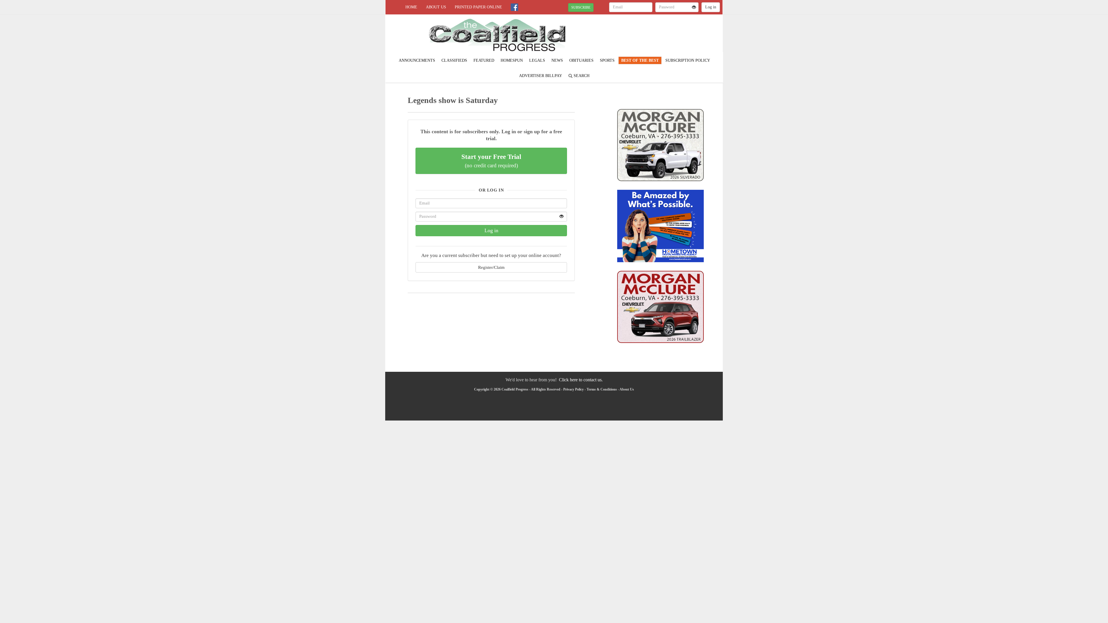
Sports (607, 60)
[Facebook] (514, 7)
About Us (436, 7)
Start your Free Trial (491, 160)
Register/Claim (491, 267)
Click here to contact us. (581, 379)
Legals (537, 60)
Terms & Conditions (602, 389)
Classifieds (454, 60)
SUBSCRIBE (580, 7)
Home (411, 7)
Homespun (512, 60)
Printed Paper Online (478, 7)
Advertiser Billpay (540, 76)
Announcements (417, 60)
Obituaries (581, 60)
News (557, 60)
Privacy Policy (573, 389)
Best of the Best (640, 60)
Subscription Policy (687, 60)
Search (580, 76)
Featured (483, 60)
